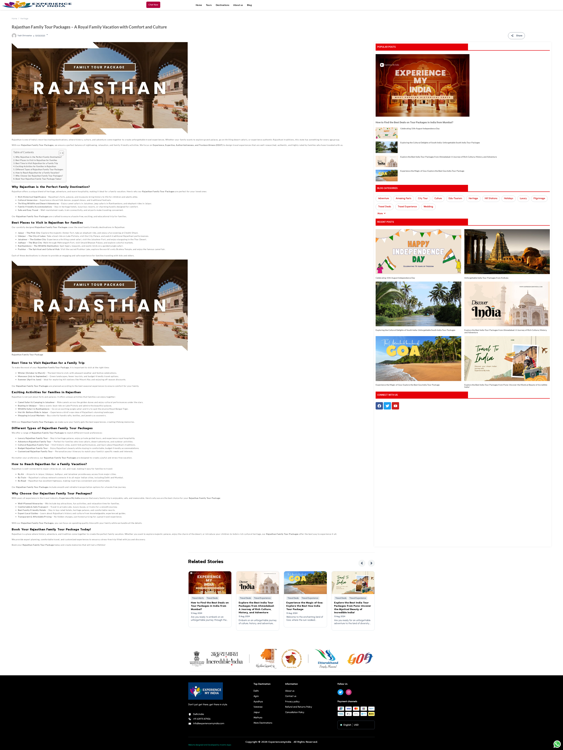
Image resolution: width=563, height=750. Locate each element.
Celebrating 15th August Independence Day (420, 128)
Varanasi (257, 706)
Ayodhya (258, 701)
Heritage (24, 18)
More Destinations (262, 722)
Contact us (290, 696)
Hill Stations (491, 198)
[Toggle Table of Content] (60, 153)
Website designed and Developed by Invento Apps (209, 745)
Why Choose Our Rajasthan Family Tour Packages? (39, 176)
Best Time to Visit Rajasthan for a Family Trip (37, 163)
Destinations (222, 5)
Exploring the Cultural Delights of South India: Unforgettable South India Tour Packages (440, 142)
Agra (255, 696)
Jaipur (256, 712)
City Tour (423, 198)
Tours (209, 5)
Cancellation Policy (294, 712)
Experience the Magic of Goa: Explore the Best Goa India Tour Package (432, 171)
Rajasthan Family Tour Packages (158, 191)
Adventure (383, 198)
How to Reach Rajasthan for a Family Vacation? (37, 173)
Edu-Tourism (455, 198)
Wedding (428, 206)
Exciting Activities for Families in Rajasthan (36, 166)
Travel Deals (384, 206)
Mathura (257, 717)
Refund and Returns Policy (298, 706)
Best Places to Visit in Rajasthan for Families (36, 160)
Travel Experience (407, 206)
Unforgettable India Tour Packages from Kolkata (486, 278)
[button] (361, 563)
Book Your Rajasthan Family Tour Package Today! (39, 179)
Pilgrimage (539, 198)
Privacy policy (292, 701)
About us (238, 5)
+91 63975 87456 (202, 718)
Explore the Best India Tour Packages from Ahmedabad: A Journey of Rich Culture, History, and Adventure (448, 157)
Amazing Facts (403, 198)
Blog (249, 5)
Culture (438, 198)
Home (199, 5)
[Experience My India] (37, 4)
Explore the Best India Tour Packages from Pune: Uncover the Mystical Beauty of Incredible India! (505, 386)
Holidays (508, 198)
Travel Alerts (198, 598)
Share (519, 35)
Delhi (256, 690)
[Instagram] (349, 692)
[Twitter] (340, 692)
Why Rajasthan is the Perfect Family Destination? (39, 157)
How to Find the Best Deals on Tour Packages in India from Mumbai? (414, 122)
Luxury (523, 198)
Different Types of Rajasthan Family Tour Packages (39, 169)
